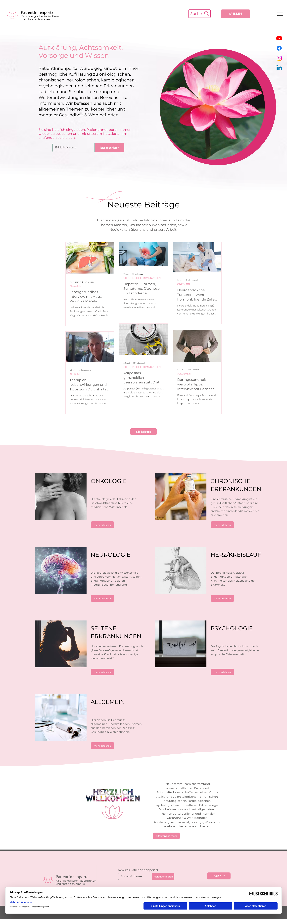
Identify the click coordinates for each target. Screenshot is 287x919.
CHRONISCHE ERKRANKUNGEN (142, 278)
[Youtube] (279, 38)
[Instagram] (279, 58)
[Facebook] (279, 48)
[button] (280, 14)
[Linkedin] (279, 68)
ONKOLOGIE (184, 284)
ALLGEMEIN (76, 286)
